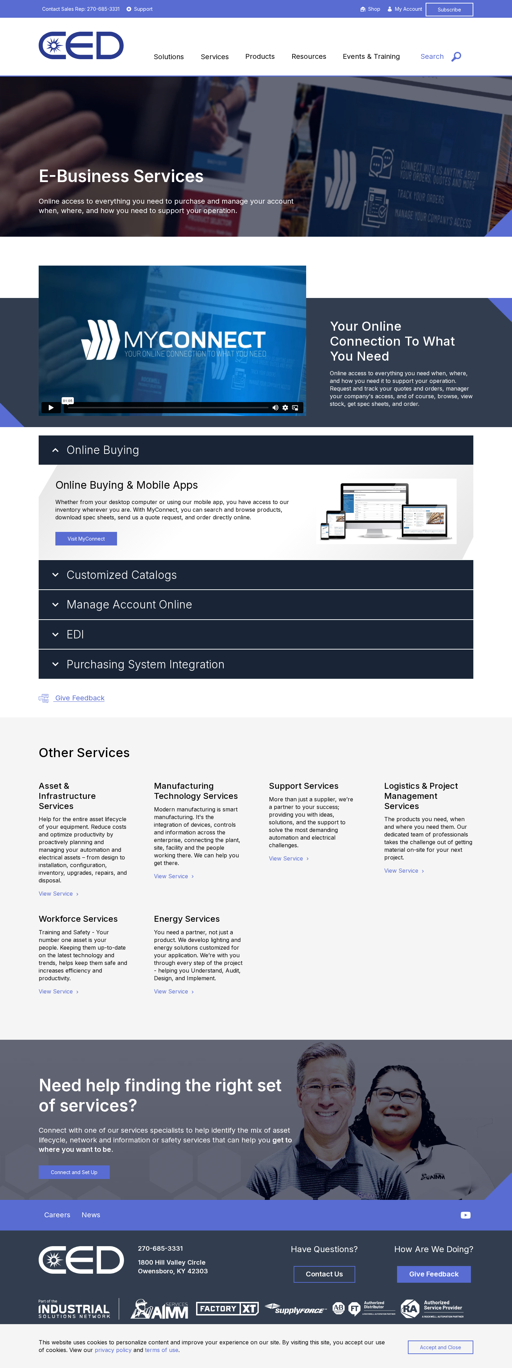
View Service (57, 893)
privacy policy (113, 1349)
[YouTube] (465, 1215)
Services (215, 57)
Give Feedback (78, 698)
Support (143, 9)
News (91, 1215)
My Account (408, 9)
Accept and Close (440, 1347)
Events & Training (371, 56)
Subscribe (449, 10)
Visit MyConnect (86, 539)
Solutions (169, 57)
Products (260, 56)
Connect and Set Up (74, 1172)
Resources (309, 56)
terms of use (161, 1349)
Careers (57, 1215)
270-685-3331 (160, 1248)
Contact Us (324, 1274)
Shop (374, 9)
